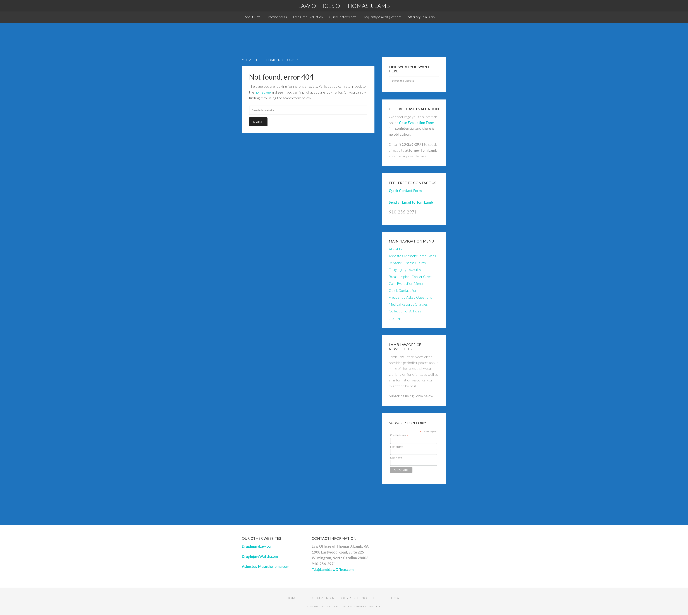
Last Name (396, 457)
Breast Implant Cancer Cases (410, 276)
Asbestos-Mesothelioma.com (265, 566)
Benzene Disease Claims (407, 263)
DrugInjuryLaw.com (257, 546)
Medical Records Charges (408, 304)
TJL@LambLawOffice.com (333, 569)
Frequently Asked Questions (410, 297)
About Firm (397, 249)
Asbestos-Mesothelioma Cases (412, 256)
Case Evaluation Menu (406, 283)
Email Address (399, 435)
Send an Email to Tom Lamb (411, 202)
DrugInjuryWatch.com (260, 556)
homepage (263, 92)
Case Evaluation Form (416, 122)
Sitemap (395, 318)
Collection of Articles (405, 311)
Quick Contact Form (405, 190)
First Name (396, 446)
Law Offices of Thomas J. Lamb (344, 5)
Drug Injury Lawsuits (405, 269)
